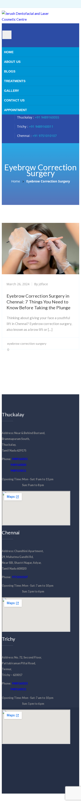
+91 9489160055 (47, 117)
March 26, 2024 (18, 284)
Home (15, 181)
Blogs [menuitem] (9, 71)
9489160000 (18, 465)
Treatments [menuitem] (14, 81)
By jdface (41, 284)
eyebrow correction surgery (26, 343)
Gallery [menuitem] (11, 90)
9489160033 (20, 683)
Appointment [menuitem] (15, 110)
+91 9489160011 (41, 126)
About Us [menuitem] (12, 62)
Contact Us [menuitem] (14, 100)
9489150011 (18, 470)
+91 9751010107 (44, 136)
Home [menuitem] (9, 52)
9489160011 (18, 689)
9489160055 (20, 459)
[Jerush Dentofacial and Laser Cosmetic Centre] (29, 19)
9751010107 (20, 577)
